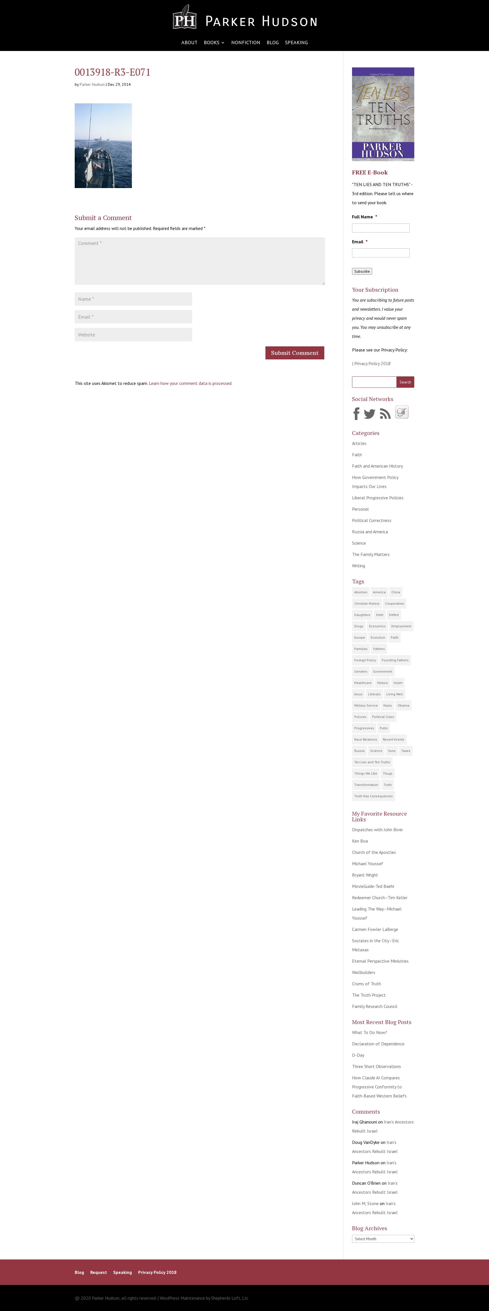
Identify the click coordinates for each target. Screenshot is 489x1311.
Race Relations (365, 739)
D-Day (358, 1055)
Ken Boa (360, 841)
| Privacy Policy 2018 (371, 363)
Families (361, 649)
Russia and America (370, 531)
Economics (377, 626)
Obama (403, 705)
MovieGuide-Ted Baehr (373, 886)
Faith (357, 454)
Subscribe (362, 271)
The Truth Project (369, 995)
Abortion (360, 592)
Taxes (405, 751)
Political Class (383, 717)
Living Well (394, 694)
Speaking (296, 43)
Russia (359, 751)
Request (98, 1272)
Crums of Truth (366, 983)
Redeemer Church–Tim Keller (380, 897)
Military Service (366, 705)
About (189, 43)
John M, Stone (365, 1203)
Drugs (358, 626)
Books (211, 43)
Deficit (394, 615)
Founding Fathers (395, 660)
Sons (392, 751)
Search (405, 382)
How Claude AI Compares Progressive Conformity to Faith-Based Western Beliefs (379, 1087)
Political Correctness (371, 520)
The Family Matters (371, 554)
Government (382, 671)
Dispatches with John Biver (377, 829)
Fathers (379, 649)
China (395, 592)
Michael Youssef (367, 863)
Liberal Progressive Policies (378, 497)
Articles (359, 443)
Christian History (366, 603)
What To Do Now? (369, 1032)
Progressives (364, 728)
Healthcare (363, 683)
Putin (384, 728)
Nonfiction (245, 43)
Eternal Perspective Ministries (380, 961)
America (379, 592)
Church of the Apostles (374, 852)
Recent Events (393, 739)
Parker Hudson (92, 84)
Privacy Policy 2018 (157, 1272)
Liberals (374, 694)
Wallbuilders (363, 972)
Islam (398, 683)
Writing (358, 565)
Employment (401, 626)
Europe (359, 637)
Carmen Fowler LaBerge (375, 929)
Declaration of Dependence (378, 1043)
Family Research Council (374, 1006)
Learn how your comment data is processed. (190, 383)
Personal (360, 509)
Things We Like (365, 773)
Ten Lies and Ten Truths (372, 762)
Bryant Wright (365, 875)
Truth (388, 785)
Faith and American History (377, 466)
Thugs (388, 773)
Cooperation (394, 603)
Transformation (366, 785)
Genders (360, 671)
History (382, 683)
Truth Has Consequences (373, 796)
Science (359, 543)
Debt (379, 615)
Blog (273, 43)
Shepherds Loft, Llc (229, 1298)
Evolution (378, 637)
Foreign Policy (365, 660)
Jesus (358, 694)
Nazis (387, 705)
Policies (360, 717)
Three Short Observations (376, 1066)
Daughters (362, 615)
